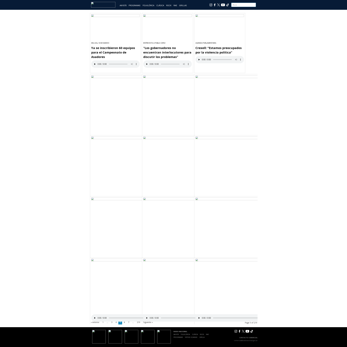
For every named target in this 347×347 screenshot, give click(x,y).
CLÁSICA (160, 5)
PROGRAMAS (134, 5)
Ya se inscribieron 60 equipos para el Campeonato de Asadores (113, 52)
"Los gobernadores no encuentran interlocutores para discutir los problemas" (167, 52)
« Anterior (95, 322)
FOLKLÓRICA (148, 5)
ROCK (168, 5)
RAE (175, 5)
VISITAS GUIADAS (191, 337)
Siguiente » (148, 322)
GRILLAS (183, 5)
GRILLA (202, 337)
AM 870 (123, 5)
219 (138, 322)
